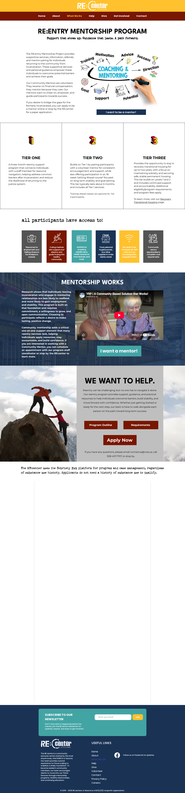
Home (94, 751)
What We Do (98, 759)
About (94, 755)
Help (93, 763)
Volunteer (97, 771)
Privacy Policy (99, 779)
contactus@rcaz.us (141, 452)
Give (94, 767)
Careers (95, 782)
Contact (96, 775)
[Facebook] (117, 755)
